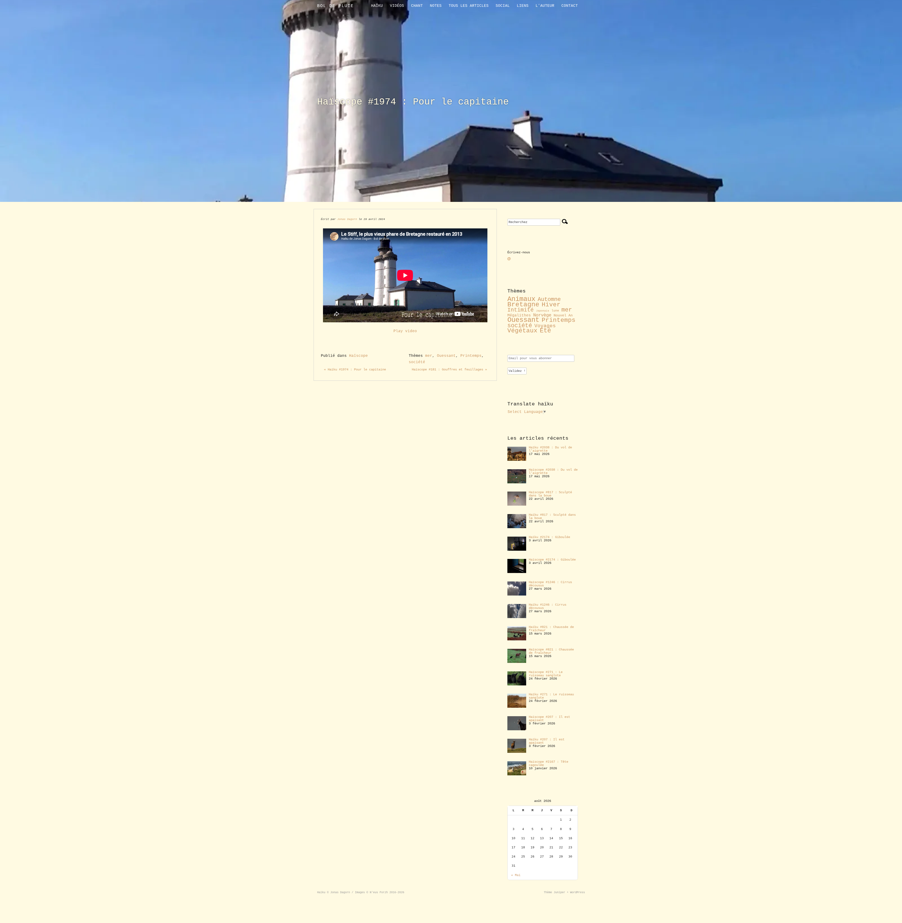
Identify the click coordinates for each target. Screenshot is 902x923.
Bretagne (523, 304)
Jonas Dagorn (347, 219)
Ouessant (446, 356)
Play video (405, 331)
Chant (417, 6)
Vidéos (397, 6)
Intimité (520, 310)
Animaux (521, 299)
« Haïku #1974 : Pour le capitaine (355, 369)
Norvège (542, 315)
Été (545, 330)
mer (428, 356)
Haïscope (358, 356)
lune (555, 310)
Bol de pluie (335, 6)
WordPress (577, 892)
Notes (436, 6)
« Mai (516, 875)
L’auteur (545, 6)
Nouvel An (563, 315)
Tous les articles (469, 6)
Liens (523, 6)
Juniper (559, 892)
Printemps (471, 356)
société (417, 362)
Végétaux (522, 330)
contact (569, 6)
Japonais (542, 310)
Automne (549, 299)
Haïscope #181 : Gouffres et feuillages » (449, 369)
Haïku (377, 6)
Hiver (551, 304)
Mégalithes (519, 315)
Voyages (545, 326)
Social (503, 6)
